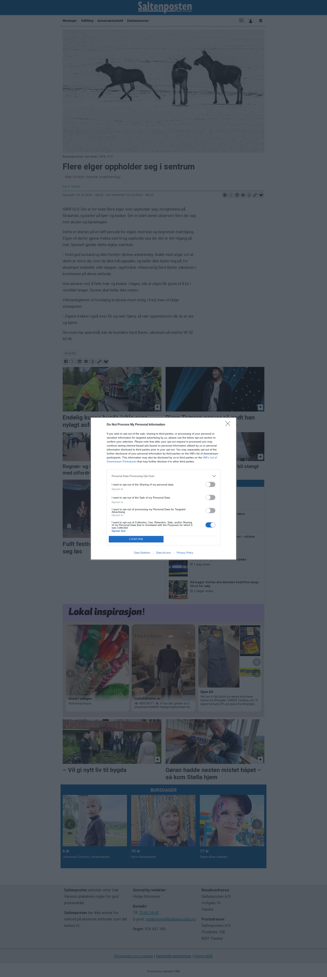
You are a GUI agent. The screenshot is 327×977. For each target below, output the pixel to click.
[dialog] (163, 488)
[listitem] (163, 476)
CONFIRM (136, 539)
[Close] (229, 424)
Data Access (163, 552)
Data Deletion (142, 552)
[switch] (210, 484)
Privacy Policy (185, 552)
